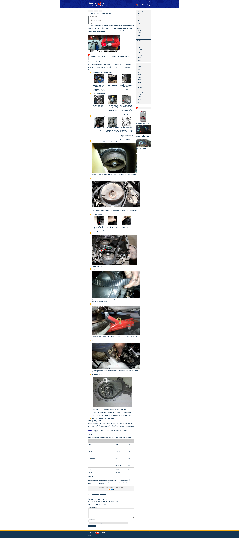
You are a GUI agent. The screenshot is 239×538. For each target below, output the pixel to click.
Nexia (139, 37)
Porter (139, 54)
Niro (139, 75)
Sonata (139, 58)
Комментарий (93, 507)
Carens (139, 66)
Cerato (139, 71)
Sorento (139, 82)
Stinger (139, 88)
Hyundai (139, 40)
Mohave (139, 74)
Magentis (140, 72)
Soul (139, 84)
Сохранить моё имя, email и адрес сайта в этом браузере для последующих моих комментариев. (108, 523)
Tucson (139, 60)
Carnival (139, 67)
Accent (139, 42)
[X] (113, 489)
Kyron (139, 97)
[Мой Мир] (112, 489)
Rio (138, 80)
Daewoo (139, 28)
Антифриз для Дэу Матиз (142, 123)
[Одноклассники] (110, 489)
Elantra (139, 45)
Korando (140, 96)
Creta (139, 44)
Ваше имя (92, 519)
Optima (139, 77)
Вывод (92, 23)
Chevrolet (140, 11)
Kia (138, 64)
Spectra (139, 85)
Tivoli (139, 102)
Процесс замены (94, 19)
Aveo (139, 13)
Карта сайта (148, 1)
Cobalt (139, 16)
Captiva (139, 15)
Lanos (139, 33)
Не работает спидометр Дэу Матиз (143, 149)
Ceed (139, 69)
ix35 (139, 52)
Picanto (139, 79)
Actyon (139, 94)
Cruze (139, 18)
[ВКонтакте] (108, 489)
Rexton (139, 101)
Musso (139, 99)
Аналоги (94, 21)
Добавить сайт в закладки (145, 5)
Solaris (139, 57)
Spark (139, 24)
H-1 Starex (140, 49)
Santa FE (140, 55)
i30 (138, 50)
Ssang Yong (140, 92)
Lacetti (139, 21)
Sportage (140, 87)
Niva (139, 23)
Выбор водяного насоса (96, 20)
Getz (139, 47)
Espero (139, 30)
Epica (139, 20)
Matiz (139, 35)
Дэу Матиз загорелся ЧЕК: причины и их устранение (142, 135)
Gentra (139, 32)
